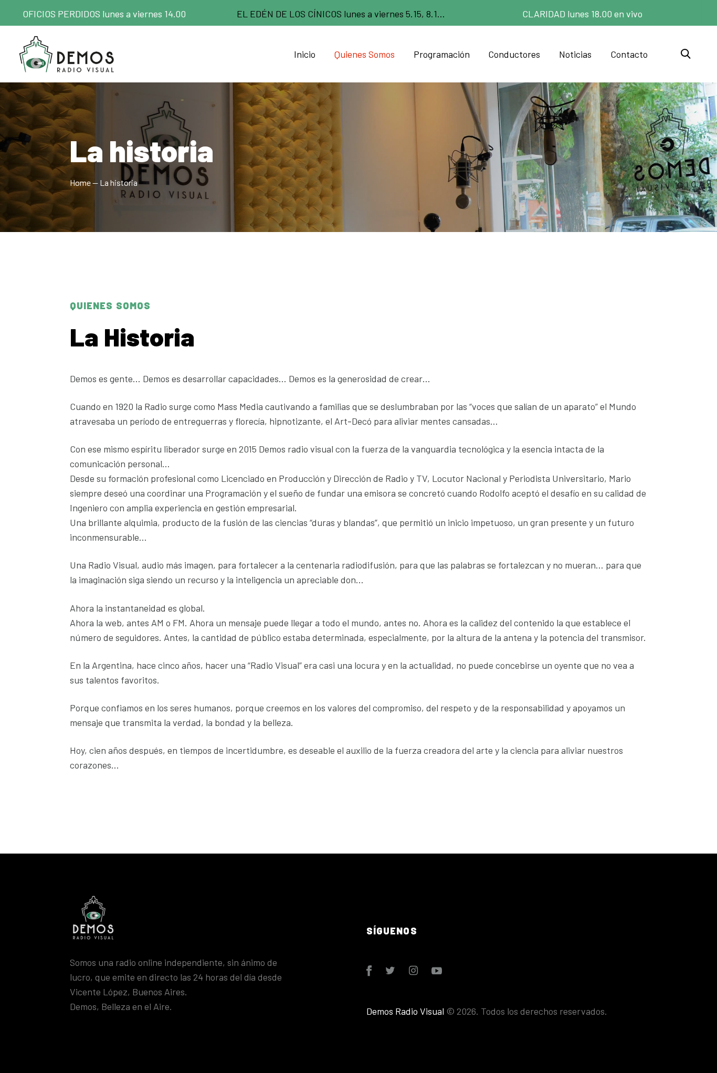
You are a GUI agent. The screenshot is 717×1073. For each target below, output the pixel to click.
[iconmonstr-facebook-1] (369, 970)
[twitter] (390, 970)
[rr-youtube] (436, 970)
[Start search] (685, 54)
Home (80, 182)
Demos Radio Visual (405, 1011)
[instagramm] (413, 970)
